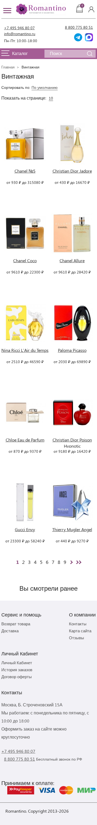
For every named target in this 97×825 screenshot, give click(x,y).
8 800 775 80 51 (79, 27)
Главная (8, 67)
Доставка (10, 630)
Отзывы (76, 637)
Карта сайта (80, 630)
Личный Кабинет (16, 662)
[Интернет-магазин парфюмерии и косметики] (40, 9)
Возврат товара (15, 623)
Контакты (77, 623)
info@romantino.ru (19, 33)
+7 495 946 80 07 (19, 27)
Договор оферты (16, 676)
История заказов (16, 669)
